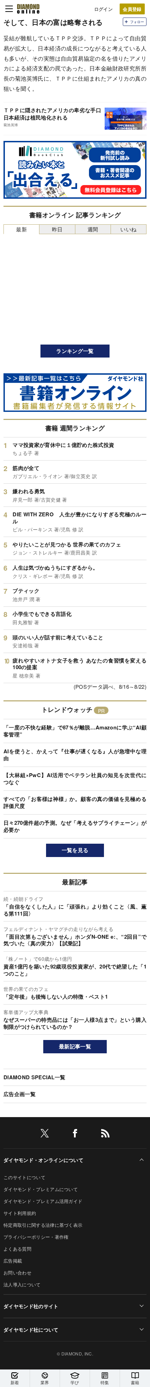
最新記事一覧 (75, 1046)
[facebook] (75, 1134)
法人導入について (22, 1284)
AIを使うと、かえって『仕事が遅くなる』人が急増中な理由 (75, 754)
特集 (104, 1382)
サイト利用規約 (19, 1213)
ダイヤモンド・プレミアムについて (40, 1189)
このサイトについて (24, 1177)
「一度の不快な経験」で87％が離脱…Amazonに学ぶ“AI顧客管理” (75, 730)
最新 (21, 229)
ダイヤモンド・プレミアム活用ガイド (42, 1201)
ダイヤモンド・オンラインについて (43, 1159)
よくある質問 (17, 1248)
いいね (128, 229)
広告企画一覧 (19, 1094)
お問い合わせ (17, 1272)
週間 (93, 229)
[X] (44, 1134)
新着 (14, 1382)
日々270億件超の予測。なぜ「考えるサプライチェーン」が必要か (75, 826)
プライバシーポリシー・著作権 (35, 1236)
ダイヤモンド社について (31, 1329)
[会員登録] (132, 9)
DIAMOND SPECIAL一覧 (34, 1077)
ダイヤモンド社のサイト (31, 1306)
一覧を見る (75, 850)
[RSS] (105, 1134)
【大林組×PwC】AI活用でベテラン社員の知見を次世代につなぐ (75, 778)
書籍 (135, 1382)
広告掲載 (12, 1260)
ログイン (103, 9)
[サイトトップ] (28, 9)
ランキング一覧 (74, 351)
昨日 (57, 229)
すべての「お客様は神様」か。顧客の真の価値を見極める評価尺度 (75, 802)
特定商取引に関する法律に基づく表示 (42, 1225)
